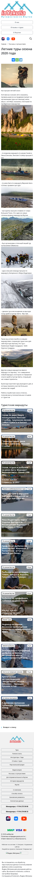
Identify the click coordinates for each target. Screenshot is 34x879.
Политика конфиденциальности (13, 836)
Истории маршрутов (17, 781)
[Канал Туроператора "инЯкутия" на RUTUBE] (3, 39)
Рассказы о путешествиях (17, 773)
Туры (17, 750)
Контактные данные (17, 801)
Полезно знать (17, 754)
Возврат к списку (9, 727)
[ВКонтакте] (13, 59)
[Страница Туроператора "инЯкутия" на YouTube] (13, 39)
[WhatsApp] (17, 59)
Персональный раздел (17, 765)
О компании (17, 790)
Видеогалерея (17, 770)
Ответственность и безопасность (13, 839)
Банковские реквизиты (17, 797)
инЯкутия (10, 834)
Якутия (17, 785)
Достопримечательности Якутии (17, 777)
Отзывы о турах (17, 761)
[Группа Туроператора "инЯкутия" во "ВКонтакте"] (8, 39)
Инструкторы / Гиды (17, 757)
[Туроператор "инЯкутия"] (17, 9)
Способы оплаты (17, 793)
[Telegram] (20, 59)
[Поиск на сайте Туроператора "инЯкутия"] (30, 38)
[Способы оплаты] (17, 830)
